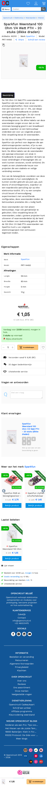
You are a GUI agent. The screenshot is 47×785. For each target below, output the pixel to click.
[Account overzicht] (34, 4)
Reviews (22, 684)
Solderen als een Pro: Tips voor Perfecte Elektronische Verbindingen (21, 725)
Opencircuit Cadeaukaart (21, 704)
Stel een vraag (17, 393)
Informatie (21, 653)
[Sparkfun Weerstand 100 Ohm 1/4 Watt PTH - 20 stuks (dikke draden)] (11, 437)
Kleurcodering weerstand (22, 715)
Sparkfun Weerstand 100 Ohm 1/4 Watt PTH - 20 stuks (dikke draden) (30, 429)
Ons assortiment (21, 687)
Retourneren (21, 660)
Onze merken (21, 691)
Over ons (21, 680)
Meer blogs (21, 738)
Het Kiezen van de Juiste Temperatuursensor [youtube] (21, 728)
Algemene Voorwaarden (22, 663)
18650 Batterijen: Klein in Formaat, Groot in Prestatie (21, 732)
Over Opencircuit (21, 677)
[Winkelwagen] (41, 4)
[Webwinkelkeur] (23, 772)
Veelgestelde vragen (22, 694)
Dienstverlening (22, 700)
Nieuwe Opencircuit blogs (21, 721)
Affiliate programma (21, 711)
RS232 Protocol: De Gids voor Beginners (21, 735)
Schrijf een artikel (22, 708)
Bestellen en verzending (22, 657)
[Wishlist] (26, 4)
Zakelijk (22, 614)
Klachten (21, 670)
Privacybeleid (21, 667)
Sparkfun (25, 259)
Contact (22, 617)
